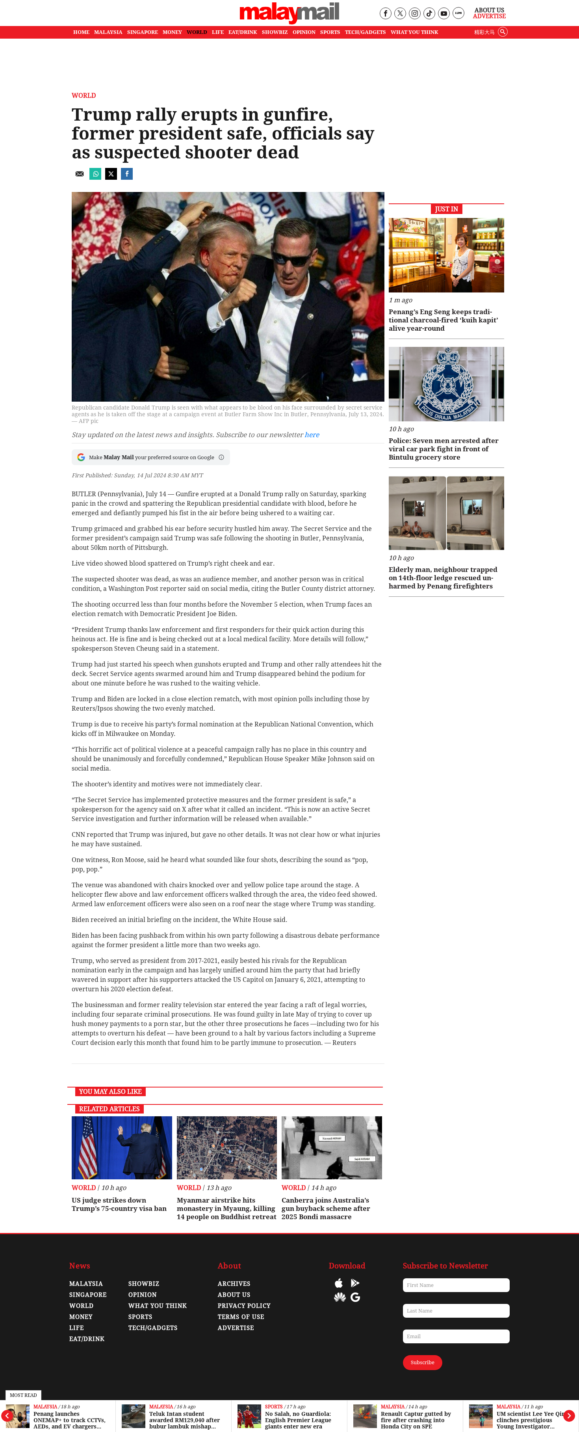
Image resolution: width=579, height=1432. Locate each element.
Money (81, 1316)
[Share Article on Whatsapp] (95, 177)
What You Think (414, 32)
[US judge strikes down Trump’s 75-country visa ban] (122, 1147)
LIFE (218, 32)
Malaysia (45, 1407)
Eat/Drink (87, 1339)
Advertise (489, 16)
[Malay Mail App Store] (338, 1288)
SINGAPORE (142, 32)
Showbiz (144, 1283)
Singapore (88, 1294)
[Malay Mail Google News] (355, 1303)
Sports (274, 1407)
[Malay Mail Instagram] (414, 14)
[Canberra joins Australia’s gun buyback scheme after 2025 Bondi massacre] (332, 1147)
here (311, 435)
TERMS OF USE (241, 1316)
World (84, 95)
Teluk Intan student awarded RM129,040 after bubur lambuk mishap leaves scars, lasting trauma (184, 1420)
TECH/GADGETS (365, 32)
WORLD (197, 32)
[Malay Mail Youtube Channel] (443, 14)
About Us (489, 10)
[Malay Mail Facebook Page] (385, 14)
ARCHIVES (234, 1283)
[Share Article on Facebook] (127, 177)
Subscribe (422, 1362)
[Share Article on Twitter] (111, 177)
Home (81, 32)
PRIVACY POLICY (244, 1305)
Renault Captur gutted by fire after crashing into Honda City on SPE (416, 1420)
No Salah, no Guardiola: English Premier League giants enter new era (298, 1420)
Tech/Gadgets (153, 1327)
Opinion (142, 1294)
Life (76, 1327)
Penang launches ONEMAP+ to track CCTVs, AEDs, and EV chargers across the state (69, 1420)
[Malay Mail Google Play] (355, 1288)
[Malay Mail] (289, 22)
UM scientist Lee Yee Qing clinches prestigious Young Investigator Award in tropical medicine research (532, 1420)
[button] (221, 457)
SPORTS (330, 32)
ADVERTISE (236, 1327)
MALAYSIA (108, 32)
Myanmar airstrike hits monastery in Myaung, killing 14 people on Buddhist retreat (227, 1208)
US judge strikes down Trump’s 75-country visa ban (119, 1204)
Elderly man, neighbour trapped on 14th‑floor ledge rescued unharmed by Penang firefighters (443, 578)
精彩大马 (484, 32)
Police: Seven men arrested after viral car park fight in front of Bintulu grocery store (444, 449)
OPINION (304, 32)
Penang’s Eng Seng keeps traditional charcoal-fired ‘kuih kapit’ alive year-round (443, 320)
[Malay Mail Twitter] (400, 14)
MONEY (172, 32)
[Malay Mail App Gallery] (340, 1303)
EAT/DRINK (242, 32)
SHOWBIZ (275, 32)
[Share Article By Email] (79, 177)
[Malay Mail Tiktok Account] (429, 14)
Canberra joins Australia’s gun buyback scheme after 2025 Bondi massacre (326, 1208)
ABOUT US (234, 1294)
